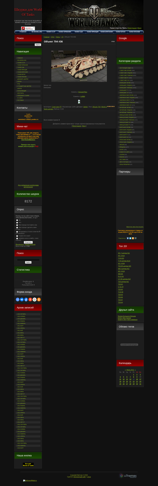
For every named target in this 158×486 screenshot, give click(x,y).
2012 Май (20, 358)
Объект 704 (96, 107)
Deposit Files (82, 92)
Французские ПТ (125, 125)
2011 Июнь (21, 333)
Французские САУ (125, 122)
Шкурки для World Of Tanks (28, 12)
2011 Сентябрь (22, 340)
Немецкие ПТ (124, 90)
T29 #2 (120, 284)
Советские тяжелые (126, 75)
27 (127, 384)
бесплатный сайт (80, 477)
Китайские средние (126, 110)
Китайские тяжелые (126, 112)
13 (127, 379)
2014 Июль (21, 419)
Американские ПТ (125, 100)
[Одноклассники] (133, 238)
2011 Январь (21, 321)
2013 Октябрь (22, 398)
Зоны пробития (125, 164)
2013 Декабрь (21, 403)
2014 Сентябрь (22, 424)
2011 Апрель (21, 328)
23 (137, 381)
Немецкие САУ (124, 92)
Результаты (20, 244)
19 (124, 381)
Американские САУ (126, 105)
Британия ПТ (124, 134)
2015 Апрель (21, 436)
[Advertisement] (130, 49)
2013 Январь (21, 377)
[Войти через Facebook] (26, 299)
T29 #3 (120, 295)
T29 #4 (120, 302)
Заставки (123, 159)
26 (124, 384)
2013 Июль (21, 391)
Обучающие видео (125, 68)
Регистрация (132, 28)
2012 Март (21, 354)
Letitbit (82, 96)
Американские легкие (126, 95)
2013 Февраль (22, 380)
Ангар (121, 149)
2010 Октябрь (22, 314)
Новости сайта (125, 152)
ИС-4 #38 (121, 263)
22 (134, 381)
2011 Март (20, 325)
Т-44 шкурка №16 (124, 261)
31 (140, 384)
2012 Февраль (22, 351)
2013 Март (21, 382)
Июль (58, 37)
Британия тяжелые (126, 132)
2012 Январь (21, 349)
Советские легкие (125, 70)
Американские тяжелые (127, 102)
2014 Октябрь (22, 427)
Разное (122, 157)
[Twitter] (130, 238)
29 (134, 384)
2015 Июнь (21, 438)
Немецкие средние (126, 85)
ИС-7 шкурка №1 (124, 253)
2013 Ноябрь (21, 401)
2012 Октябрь (22, 370)
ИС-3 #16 (121, 256)
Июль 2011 (130, 370)
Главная (46, 37)
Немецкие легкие (125, 82)
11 (120, 379)
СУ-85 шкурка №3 (124, 279)
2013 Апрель (21, 384)
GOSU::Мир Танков (124, 318)
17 (140, 379)
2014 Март (21, 410)
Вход (139, 28)
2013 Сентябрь (22, 396)
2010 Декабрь (21, 318)
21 (130, 381)
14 (130, 379)
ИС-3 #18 (121, 271)
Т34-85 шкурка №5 (124, 266)
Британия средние (126, 129)
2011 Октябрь (22, 342)
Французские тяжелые (127, 120)
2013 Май (20, 387)
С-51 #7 (121, 287)
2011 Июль (21, 335)
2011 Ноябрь (21, 344)
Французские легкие (126, 115)
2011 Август (21, 337)
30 (137, 384)
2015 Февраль (22, 434)
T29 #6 (120, 297)
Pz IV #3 (121, 276)
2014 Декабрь (21, 431)
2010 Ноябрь (21, 316)
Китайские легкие (125, 107)
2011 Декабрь (21, 347)
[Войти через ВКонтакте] (22, 299)
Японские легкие (125, 139)
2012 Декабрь (21, 375)
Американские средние (127, 97)
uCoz (89, 477)
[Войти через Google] (35, 299)
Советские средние (126, 73)
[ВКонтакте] (128, 238)
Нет (20, 222)
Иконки (122, 144)
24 (140, 381)
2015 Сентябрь (22, 443)
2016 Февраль (22, 445)
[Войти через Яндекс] (30, 299)
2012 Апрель (21, 356)
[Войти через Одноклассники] (39, 299)
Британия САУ (124, 137)
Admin (85, 107)
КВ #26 (120, 274)
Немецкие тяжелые (126, 87)
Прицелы (122, 147)
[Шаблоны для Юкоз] (128, 476)
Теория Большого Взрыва (127, 316)
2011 (52, 37)
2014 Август (21, 422)
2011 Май (20, 330)
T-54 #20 (121, 258)
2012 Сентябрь (22, 368)
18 (120, 381)
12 (124, 379)
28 (130, 384)
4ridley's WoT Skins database (128, 320)
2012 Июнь (21, 361)
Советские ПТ (124, 78)
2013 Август (21, 394)
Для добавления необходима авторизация (28, 186)
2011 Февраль (21, 323)
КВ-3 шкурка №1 (123, 269)
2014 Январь (21, 405)
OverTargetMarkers (28, 140)
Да (19, 220)
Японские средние (126, 142)
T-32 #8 (120, 292)
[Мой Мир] (135, 238)
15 (134, 379)
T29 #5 (120, 289)
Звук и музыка (124, 162)
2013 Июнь (21, 389)
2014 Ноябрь (21, 429)
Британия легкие (125, 127)
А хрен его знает (24, 236)
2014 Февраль (22, 408)
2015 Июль (21, 441)
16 (137, 379)
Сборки (122, 154)
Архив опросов (30, 244)
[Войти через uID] (18, 299)
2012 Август (21, 365)
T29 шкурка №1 (123, 282)
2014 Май (20, 415)
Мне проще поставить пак (28, 225)
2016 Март (21, 448)
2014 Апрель (21, 412)
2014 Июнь (21, 417)
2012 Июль (21, 363)
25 (120, 384)
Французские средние (127, 117)
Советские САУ (124, 80)
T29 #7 (120, 300)
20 (127, 381)
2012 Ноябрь (21, 372)
